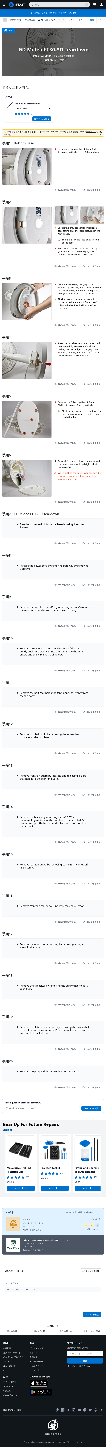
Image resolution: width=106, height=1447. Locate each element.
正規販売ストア (36, 1365)
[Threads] (95, 1410)
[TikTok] (57, 1410)
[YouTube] (79, 1410)
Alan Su (45, 55)
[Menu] (4, 4)
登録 (85, 1360)
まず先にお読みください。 (81, 1366)
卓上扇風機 (30, 19)
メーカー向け (35, 1370)
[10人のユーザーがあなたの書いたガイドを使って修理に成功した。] (97, 1225)
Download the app (40, 1376)
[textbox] (53, 1301)
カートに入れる (41, 118)
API (4, 1370)
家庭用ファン (16, 19)
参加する (34, 1357)
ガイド (71, 19)
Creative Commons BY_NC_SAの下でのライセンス (60, 1442)
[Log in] (101, 4)
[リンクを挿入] (22, 1289)
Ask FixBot (89, 1108)
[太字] (8, 1289)
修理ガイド (91, 131)
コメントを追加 (91, 1099)
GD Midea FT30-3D (46, 19)
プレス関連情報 (36, 1348)
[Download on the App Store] (39, 1383)
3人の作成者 (71, 1212)
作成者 (10, 1212)
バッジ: (95, 1219)
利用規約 (7, 1390)
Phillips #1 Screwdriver (27, 103)
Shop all (7, 1129)
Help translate (9, 1410)
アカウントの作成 (67, 12)
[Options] (5, 20)
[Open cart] (94, 4)
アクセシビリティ (11, 1381)
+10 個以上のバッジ (92, 1229)
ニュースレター (10, 1365)
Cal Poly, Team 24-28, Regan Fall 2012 (40, 1240)
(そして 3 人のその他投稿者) (61, 55)
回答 (80, 19)
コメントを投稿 (92, 1314)
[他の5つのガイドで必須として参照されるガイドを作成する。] (86, 1225)
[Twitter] (68, 1410)
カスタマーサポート (12, 1352)
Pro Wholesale (36, 1361)
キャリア (7, 1361)
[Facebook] (62, 1410)
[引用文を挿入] (27, 1289)
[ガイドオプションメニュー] (99, 20)
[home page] (17, 4)
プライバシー (9, 1386)
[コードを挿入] (17, 1289)
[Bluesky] (90, 1410)
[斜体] (12, 1289)
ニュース (34, 1352)
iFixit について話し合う (13, 1357)
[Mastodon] (85, 1410)
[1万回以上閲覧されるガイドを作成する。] (91, 1225)
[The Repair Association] (101, 1410)
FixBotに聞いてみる (67, 190)
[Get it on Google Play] (41, 1392)
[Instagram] (73, 1410)
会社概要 (7, 1348)
